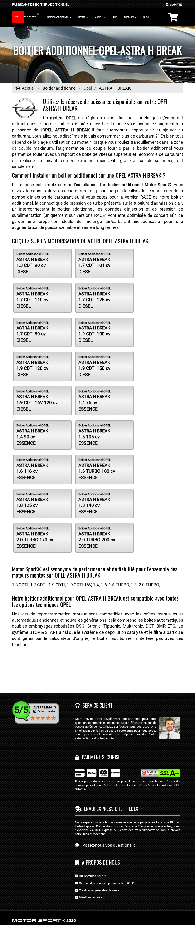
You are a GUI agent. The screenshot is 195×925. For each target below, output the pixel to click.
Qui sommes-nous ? (92, 876)
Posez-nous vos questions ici (109, 845)
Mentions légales (90, 897)
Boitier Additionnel (58, 17)
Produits (129, 17)
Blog (146, 17)
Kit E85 (82, 17)
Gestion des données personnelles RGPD (106, 883)
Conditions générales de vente (98, 890)
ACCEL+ (99, 17)
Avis (115, 17)
